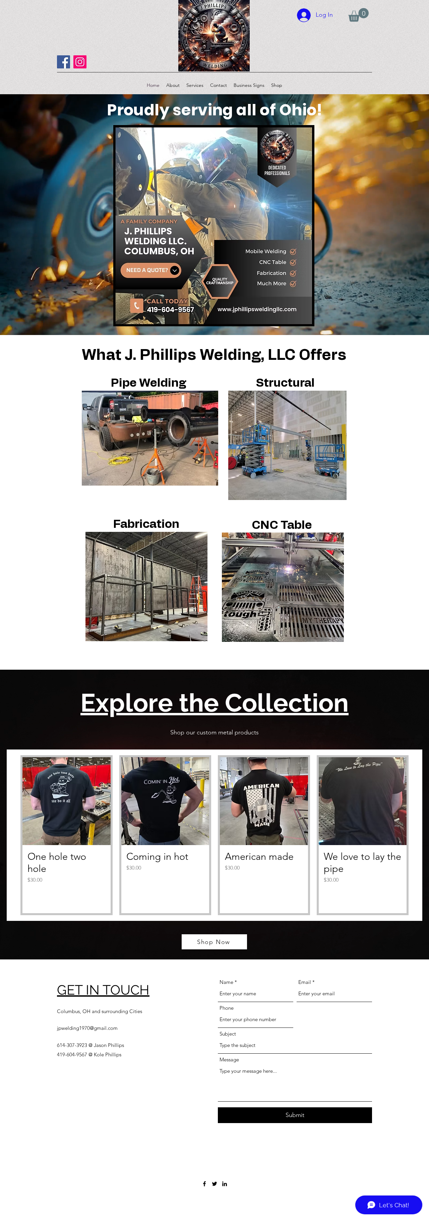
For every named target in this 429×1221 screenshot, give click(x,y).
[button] (358, 15)
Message (229, 1059)
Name (226, 982)
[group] (214, 835)
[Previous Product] (11, 835)
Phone (227, 1007)
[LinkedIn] (224, 1183)
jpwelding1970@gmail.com (87, 1028)
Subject (228, 1033)
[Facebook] (63, 61)
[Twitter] (214, 1183)
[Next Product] (418, 835)
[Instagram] (79, 61)
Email (304, 982)
